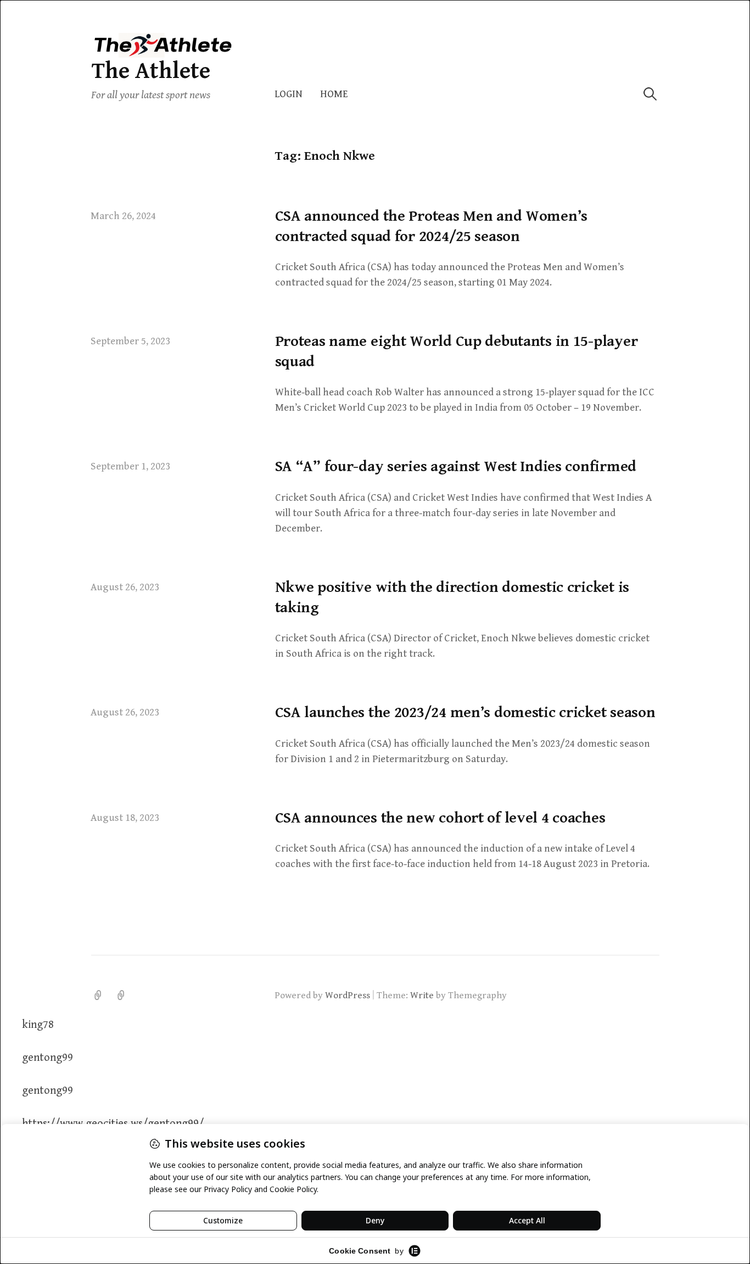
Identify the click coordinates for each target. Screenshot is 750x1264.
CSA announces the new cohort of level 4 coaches (440, 818)
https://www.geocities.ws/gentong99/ (113, 1123)
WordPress (347, 995)
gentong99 (47, 1058)
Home (334, 94)
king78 (38, 1025)
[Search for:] (650, 94)
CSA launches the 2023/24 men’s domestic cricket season (465, 713)
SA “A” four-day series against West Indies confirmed (455, 467)
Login (289, 94)
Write (422, 995)
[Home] (121, 995)
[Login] (98, 995)
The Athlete (150, 71)
